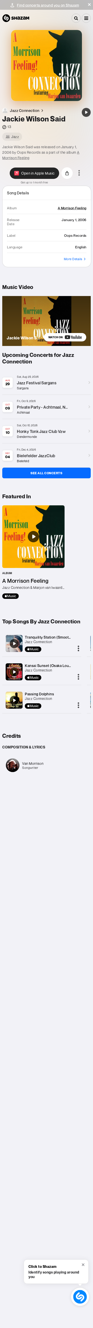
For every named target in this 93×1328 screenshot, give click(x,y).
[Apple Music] (10, 596)
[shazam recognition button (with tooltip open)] (80, 1297)
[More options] (79, 173)
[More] (78, 649)
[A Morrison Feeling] (33, 552)
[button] (89, 4)
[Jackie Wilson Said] (86, 112)
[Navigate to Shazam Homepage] (15, 18)
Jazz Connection (38, 641)
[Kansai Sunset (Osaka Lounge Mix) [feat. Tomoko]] (14, 671)
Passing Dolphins (39, 694)
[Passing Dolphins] (14, 700)
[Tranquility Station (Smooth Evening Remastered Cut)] (14, 643)
